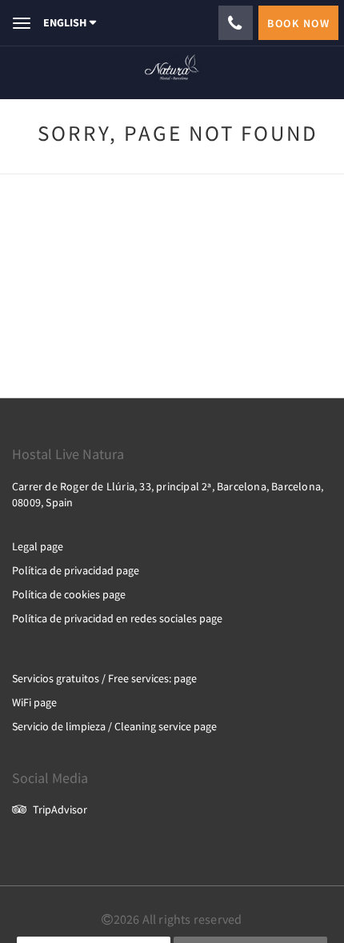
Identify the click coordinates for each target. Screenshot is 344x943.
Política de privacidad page (75, 570)
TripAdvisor (60, 809)
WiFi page (34, 702)
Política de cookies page (69, 594)
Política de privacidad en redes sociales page (117, 618)
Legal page (37, 546)
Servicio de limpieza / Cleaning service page (114, 726)
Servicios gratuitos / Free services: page (104, 678)
